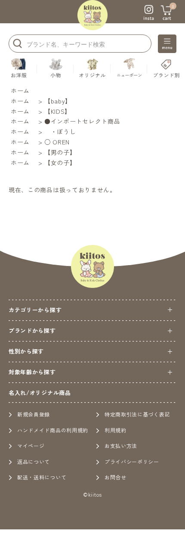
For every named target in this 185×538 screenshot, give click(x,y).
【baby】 (57, 101)
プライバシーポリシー (132, 461)
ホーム (20, 90)
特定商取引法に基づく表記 (137, 414)
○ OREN (57, 142)
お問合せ (115, 477)
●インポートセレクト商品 (82, 121)
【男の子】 (60, 152)
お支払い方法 (121, 445)
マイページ (31, 445)
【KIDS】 (57, 111)
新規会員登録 (33, 414)
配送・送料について (41, 477)
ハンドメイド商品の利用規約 (52, 430)
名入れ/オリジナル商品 (40, 392)
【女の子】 (60, 162)
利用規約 (115, 430)
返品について (33, 461)
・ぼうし (60, 131)
